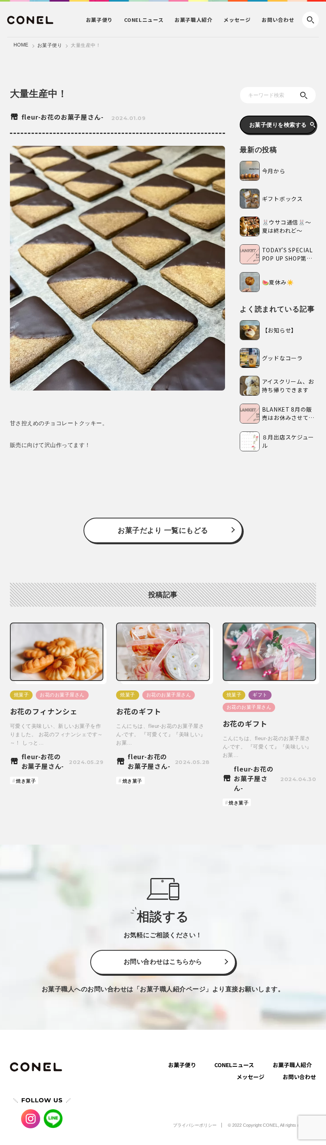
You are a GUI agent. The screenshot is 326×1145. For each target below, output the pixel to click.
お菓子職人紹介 (292, 1065)
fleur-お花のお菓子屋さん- (62, 117)
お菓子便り (49, 45)
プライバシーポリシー (195, 1125)
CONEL (144, 19)
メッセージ (236, 19)
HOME (21, 45)
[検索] (303, 95)
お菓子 (99, 19)
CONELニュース (234, 1065)
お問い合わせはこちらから (163, 961)
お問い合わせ (278, 19)
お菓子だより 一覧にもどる (163, 530)
